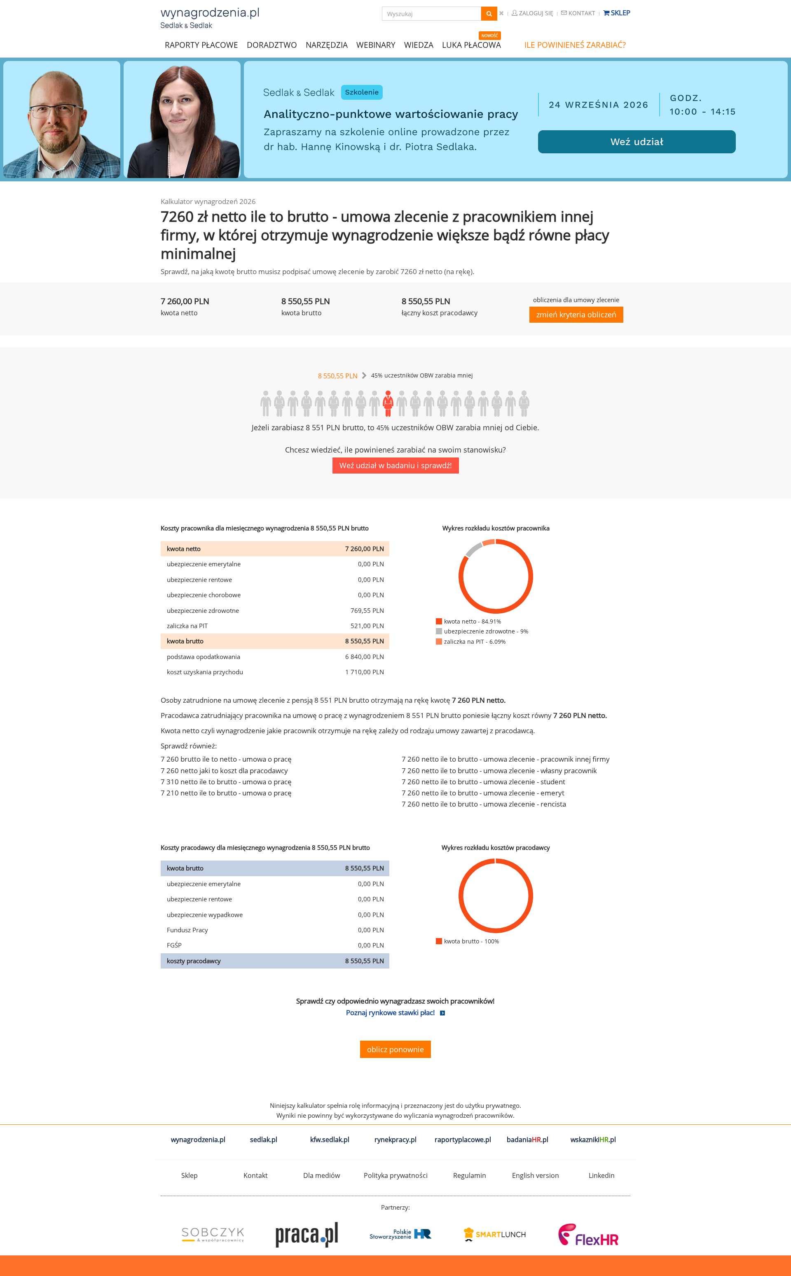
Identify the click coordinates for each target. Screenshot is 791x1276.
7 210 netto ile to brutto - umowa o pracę (226, 793)
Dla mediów (321, 1175)
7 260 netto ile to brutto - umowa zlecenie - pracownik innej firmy (506, 759)
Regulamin (469, 1175)
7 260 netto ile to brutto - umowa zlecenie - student (483, 781)
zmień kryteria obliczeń (576, 314)
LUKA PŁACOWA (471, 45)
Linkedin (602, 1175)
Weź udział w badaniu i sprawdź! (395, 465)
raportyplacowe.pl (463, 1139)
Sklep (619, 12)
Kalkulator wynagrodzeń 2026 (208, 201)
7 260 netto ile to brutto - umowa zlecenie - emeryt (483, 793)
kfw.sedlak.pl (329, 1139)
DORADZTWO (272, 45)
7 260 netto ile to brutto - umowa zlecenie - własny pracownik (499, 770)
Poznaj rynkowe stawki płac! (390, 1012)
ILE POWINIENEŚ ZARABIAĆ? (575, 45)
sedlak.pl (263, 1139)
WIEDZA (418, 45)
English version (535, 1175)
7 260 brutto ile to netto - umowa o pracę (226, 759)
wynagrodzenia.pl (198, 1139)
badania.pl (527, 1139)
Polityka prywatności (396, 1175)
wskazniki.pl (593, 1139)
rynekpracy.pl (395, 1139)
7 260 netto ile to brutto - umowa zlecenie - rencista (484, 804)
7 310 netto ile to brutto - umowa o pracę (226, 781)
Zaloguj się (535, 13)
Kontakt (581, 13)
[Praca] (301, 1235)
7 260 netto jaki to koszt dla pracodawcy (224, 770)
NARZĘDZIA (327, 44)
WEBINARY (376, 44)
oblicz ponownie (395, 1049)
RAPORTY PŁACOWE (201, 44)
